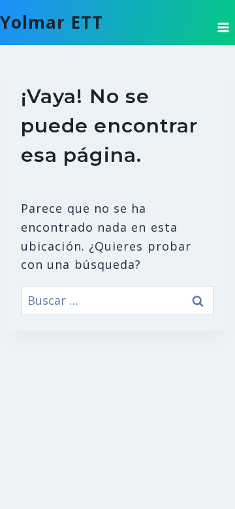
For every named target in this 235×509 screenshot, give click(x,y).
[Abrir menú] (223, 23)
